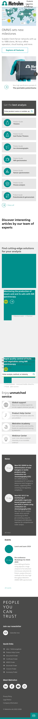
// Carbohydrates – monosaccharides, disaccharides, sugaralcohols (19, 384)
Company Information (10, 703)
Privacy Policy (7, 696)
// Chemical (28, 316)
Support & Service (27, 10)
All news (8, 532)
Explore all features (15, 50)
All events (8, 588)
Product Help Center (12, 652)
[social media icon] (5, 686)
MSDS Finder (10, 662)
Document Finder (12, 655)
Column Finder (11, 669)
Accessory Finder (11, 672)
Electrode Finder (11, 665)
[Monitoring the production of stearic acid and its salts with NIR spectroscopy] (19, 271)
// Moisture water (18, 316)
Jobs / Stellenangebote (13, 649)
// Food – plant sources (11, 387)
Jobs (31, 17)
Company (29, 14)
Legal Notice (7, 699)
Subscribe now (15, 632)
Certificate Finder (11, 659)
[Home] (12, 4)
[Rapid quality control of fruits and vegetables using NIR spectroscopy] (19, 338)
